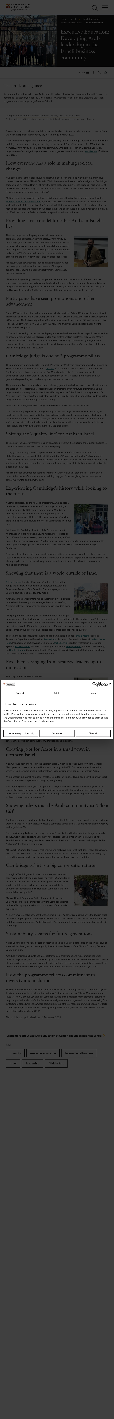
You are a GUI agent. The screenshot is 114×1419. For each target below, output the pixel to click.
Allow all (93, 733)
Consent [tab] (20, 692)
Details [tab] (57, 692)
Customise (57, 733)
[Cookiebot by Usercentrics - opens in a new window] (98, 684)
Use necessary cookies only (21, 733)
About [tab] (94, 692)
